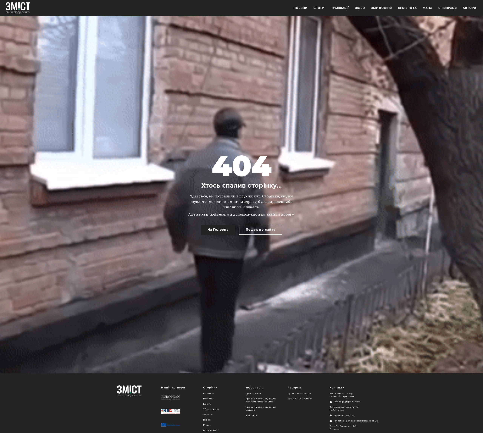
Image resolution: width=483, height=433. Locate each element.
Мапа (427, 8)
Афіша (207, 414)
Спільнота (407, 8)
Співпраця (447, 8)
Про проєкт (253, 393)
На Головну (218, 229)
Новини (300, 8)
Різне (206, 425)
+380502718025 (344, 415)
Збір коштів (211, 409)
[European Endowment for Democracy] (170, 397)
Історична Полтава (300, 398)
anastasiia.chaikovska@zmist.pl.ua (356, 420)
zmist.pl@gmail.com (348, 401)
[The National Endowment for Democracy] (170, 411)
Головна (209, 393)
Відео (360, 8)
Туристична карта (299, 393)
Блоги (319, 8)
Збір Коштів (381, 8)
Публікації (340, 8)
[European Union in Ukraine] (170, 424)
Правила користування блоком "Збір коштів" (261, 400)
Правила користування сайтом (261, 408)
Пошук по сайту (261, 229)
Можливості (211, 430)
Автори (469, 8)
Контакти (251, 415)
